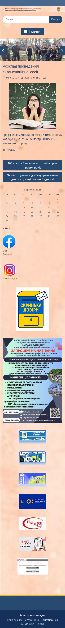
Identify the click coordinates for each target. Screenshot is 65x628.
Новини (11, 149)
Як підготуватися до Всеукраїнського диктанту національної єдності (32, 177)
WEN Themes (36, 623)
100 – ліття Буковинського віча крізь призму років (33, 165)
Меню (36, 32)
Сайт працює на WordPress (23, 620)
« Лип (6, 228)
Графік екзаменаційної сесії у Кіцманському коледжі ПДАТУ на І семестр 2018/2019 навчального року (32, 139)
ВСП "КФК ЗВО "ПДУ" (35, 77)
